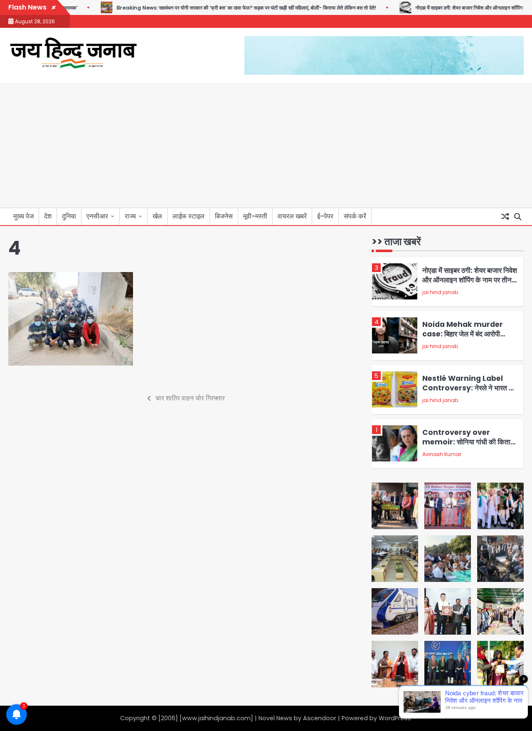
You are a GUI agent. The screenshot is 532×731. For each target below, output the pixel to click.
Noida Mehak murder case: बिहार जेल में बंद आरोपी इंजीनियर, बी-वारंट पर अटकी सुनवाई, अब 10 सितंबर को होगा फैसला (469, 338)
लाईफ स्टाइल (188, 216)
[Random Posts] (505, 217)
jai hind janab (440, 292)
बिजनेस (224, 216)
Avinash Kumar (442, 454)
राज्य (130, 216)
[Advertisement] (266, 145)
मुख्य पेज (23, 216)
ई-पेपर (325, 216)
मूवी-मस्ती (255, 216)
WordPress (395, 718)
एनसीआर (97, 216)
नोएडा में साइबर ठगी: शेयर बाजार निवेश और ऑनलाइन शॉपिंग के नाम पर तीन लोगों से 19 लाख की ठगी (469, 279)
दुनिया (69, 216)
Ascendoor (319, 718)
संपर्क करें (355, 216)
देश (48, 216)
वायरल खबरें (292, 216)
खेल (157, 216)
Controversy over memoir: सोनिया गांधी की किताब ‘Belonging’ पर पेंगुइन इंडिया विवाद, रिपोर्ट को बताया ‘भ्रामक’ (468, 446)
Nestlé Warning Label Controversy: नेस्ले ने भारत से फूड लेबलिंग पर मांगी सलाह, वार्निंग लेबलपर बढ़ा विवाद (467, 392)
